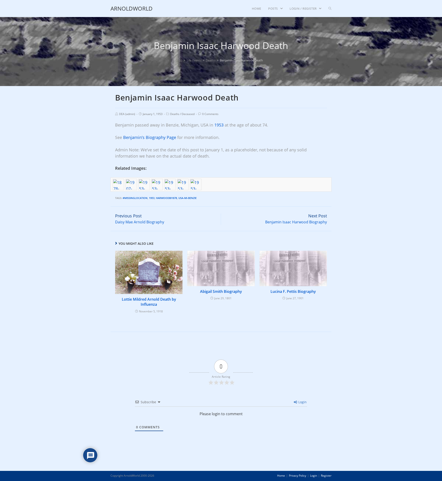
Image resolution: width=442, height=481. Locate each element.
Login (302, 402)
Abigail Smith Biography (221, 291)
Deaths (174, 114)
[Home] (180, 60)
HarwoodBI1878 (166, 198)
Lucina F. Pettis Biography (293, 291)
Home (281, 476)
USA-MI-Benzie (187, 198)
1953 (219, 125)
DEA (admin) (127, 114)
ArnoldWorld (131, 8)
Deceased (188, 114)
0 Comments (210, 114)
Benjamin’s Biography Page (149, 137)
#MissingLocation (135, 198)
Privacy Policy (297, 476)
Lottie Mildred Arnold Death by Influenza (149, 302)
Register (326, 476)
